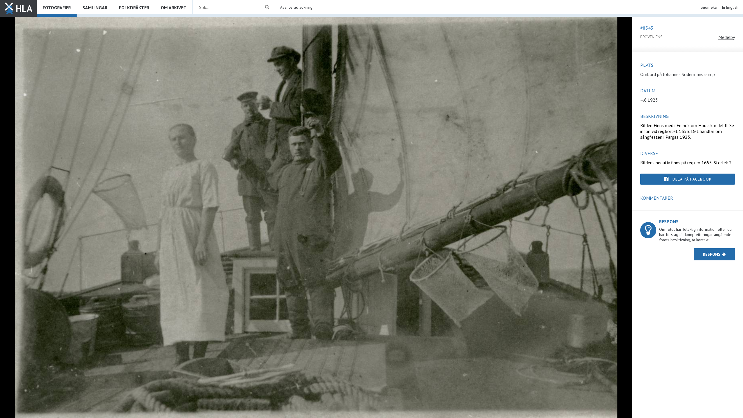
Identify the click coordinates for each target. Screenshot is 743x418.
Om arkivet (174, 7)
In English (730, 7)
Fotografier (57, 7)
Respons (711, 254)
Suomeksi (709, 7)
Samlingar (94, 7)
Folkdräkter (134, 7)
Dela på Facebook (692, 179)
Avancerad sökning (296, 7)
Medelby (726, 37)
